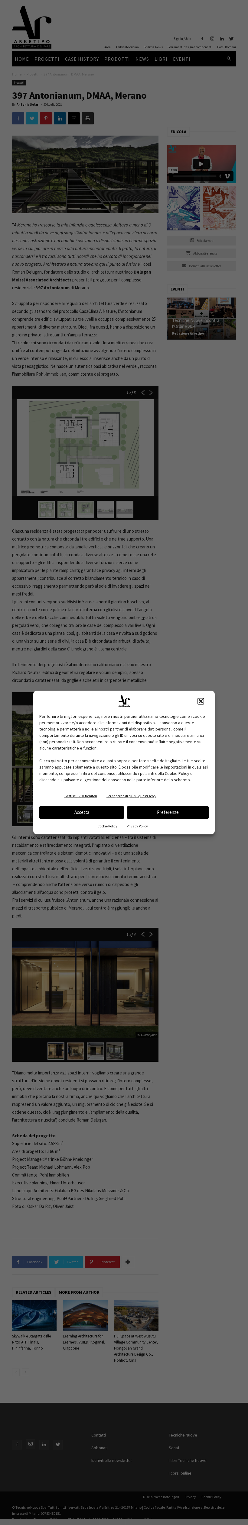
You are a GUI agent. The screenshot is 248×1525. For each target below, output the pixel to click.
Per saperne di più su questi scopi (131, 796)
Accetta (81, 812)
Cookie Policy (107, 826)
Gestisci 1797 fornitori (80, 796)
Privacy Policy (137, 826)
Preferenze (168, 812)
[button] (201, 701)
